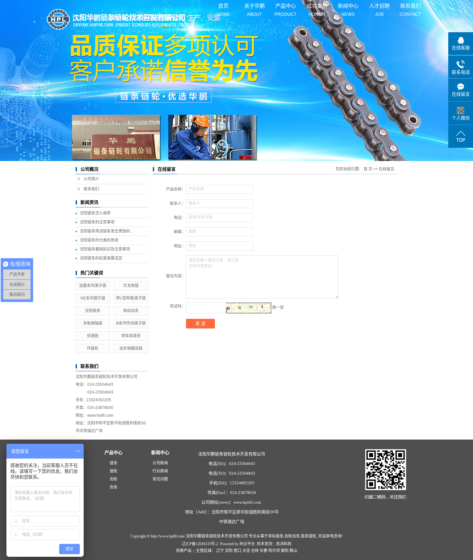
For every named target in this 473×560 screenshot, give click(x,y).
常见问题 (160, 479)
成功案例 (317, 7)
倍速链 (92, 336)
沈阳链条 (92, 310)
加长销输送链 (131, 348)
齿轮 (113, 479)
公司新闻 (160, 463)
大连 (246, 550)
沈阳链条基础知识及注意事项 (105, 249)
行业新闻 (160, 471)
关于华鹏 (254, 7)
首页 (223, 7)
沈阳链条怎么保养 (95, 213)
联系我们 (410, 7)
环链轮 (92, 348)
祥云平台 (247, 544)
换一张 (278, 307)
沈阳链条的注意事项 (97, 222)
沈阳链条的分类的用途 (99, 240)
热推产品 (183, 550)
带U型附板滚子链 (131, 298)
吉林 (255, 550)
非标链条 (275, 536)
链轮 (113, 471)
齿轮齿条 (292, 536)
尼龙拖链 (131, 285)
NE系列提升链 (92, 298)
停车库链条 (131, 336)
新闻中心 (348, 7)
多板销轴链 (92, 323)
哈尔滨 (274, 550)
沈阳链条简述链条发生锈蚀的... (106, 231)
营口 (237, 550)
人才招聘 (379, 7)
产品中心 (285, 7)
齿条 (113, 487)
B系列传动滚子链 (131, 323)
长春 (263, 550)
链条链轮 (308, 536)
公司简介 (91, 179)
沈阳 (229, 550)
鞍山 (293, 550)
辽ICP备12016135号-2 (200, 544)
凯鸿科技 (284, 544)
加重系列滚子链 (92, 285)
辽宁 (220, 550)
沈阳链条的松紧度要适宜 (101, 258)
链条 (113, 463)
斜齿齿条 (131, 310)
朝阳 (285, 550)
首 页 (368, 169)
